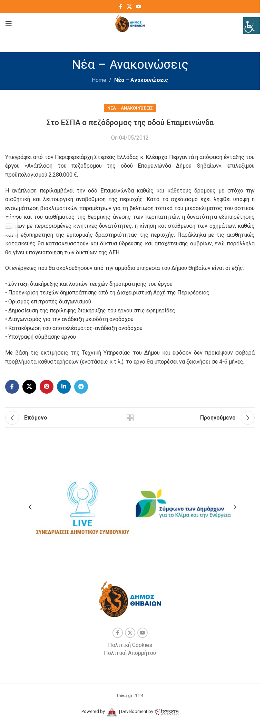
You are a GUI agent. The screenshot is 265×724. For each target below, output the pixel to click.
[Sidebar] (8, 226)
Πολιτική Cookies (130, 645)
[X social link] (129, 6)
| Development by (136, 711)
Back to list (130, 418)
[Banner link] (82, 504)
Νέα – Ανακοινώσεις (141, 80)
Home (99, 80)
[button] (30, 507)
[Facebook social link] (121, 6)
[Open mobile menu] (9, 23)
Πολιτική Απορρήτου (130, 653)
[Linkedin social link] (64, 387)
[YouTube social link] (139, 6)
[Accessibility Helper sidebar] (251, 25)
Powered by (93, 711)
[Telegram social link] (81, 387)
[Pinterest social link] (46, 387)
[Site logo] (130, 23)
